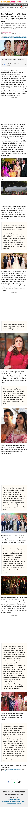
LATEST (3, 4)
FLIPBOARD (11, 36)
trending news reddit (14, 803)
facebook (17, 799)
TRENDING (9, 4)
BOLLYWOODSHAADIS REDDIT (8, 37)
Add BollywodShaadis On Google (11, 7)
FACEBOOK (16, 36)
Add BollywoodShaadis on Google (13, 64)
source (5, 202)
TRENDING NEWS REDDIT (21, 37)
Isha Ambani (10, 769)
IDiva (6, 770)
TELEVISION (24, 4)
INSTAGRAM (23, 36)
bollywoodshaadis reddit (17, 801)
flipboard (11, 799)
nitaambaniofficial (17, 769)
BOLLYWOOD (16, 4)
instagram (5, 801)
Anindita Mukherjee (6, 32)
